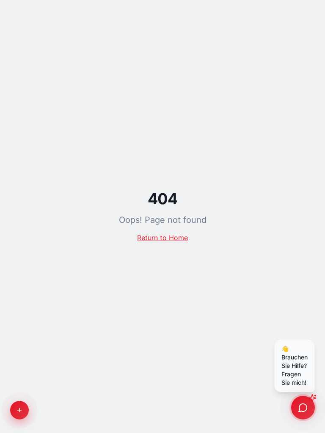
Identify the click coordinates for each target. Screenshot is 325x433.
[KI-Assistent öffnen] (303, 407)
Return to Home (162, 237)
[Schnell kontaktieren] (19, 410)
